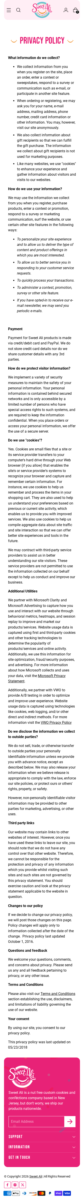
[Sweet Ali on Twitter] (22, 1186)
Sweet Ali (35, 1176)
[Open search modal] (18, 9)
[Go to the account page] (65, 9)
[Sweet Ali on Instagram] (15, 1186)
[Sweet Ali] (42, 10)
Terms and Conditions (58, 994)
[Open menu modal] (8, 9)
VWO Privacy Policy (56, 722)
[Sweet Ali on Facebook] (7, 1186)
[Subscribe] (69, 1121)
